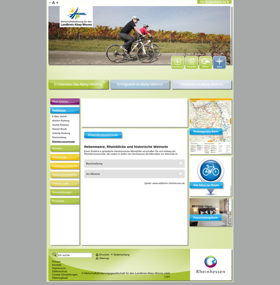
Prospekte (58, 200)
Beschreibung (94, 163)
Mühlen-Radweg (61, 120)
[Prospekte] (192, 68)
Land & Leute (60, 183)
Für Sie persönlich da (213, 1)
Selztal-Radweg (60, 125)
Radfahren (59, 110)
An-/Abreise (93, 173)
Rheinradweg (59, 137)
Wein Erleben (60, 101)
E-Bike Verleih (59, 116)
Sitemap (104, 258)
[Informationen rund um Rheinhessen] (211, 264)
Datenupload (60, 277)
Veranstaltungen (62, 192)
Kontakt (56, 264)
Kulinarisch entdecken (65, 165)
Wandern (57, 148)
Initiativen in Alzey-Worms (201, 84)
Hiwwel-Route (59, 129)
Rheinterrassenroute (63, 141)
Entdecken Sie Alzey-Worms (78, 84)
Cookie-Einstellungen (65, 274)
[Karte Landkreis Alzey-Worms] (219, 68)
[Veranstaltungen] (178, 68)
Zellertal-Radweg (61, 133)
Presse (56, 261)
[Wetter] (206, 68)
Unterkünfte (59, 157)
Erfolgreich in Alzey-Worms (140, 84)
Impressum (59, 268)
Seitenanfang (122, 254)
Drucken (104, 254)
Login (167, 276)
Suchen (55, 254)
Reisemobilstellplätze (65, 174)
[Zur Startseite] (76, 16)
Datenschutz (59, 271)
